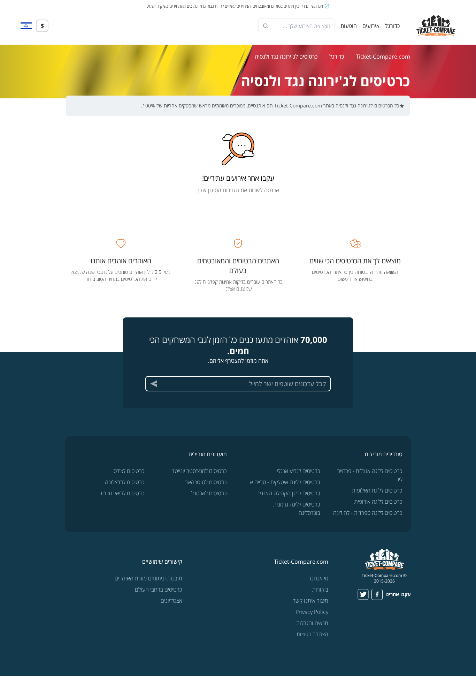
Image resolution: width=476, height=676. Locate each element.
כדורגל (392, 26)
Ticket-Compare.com (383, 56)
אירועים (370, 26)
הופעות (348, 26)
